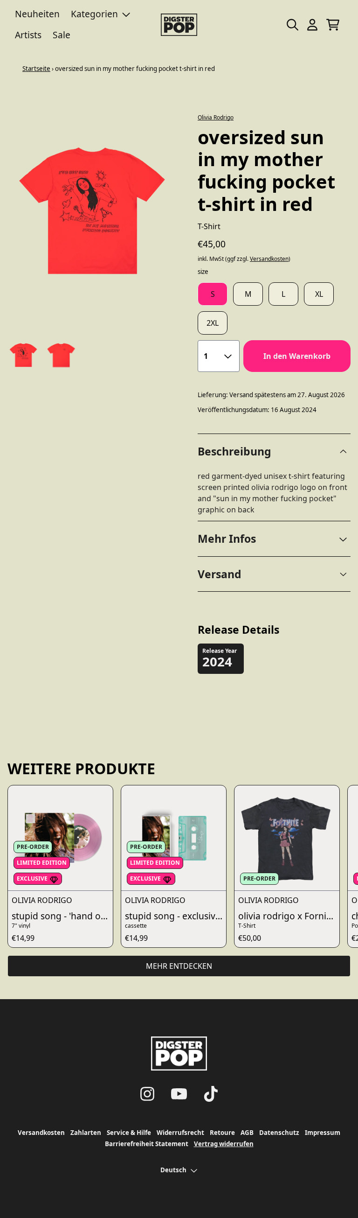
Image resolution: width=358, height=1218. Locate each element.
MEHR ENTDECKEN (179, 966)
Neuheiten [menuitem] (37, 13)
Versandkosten (269, 259)
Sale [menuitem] (61, 34)
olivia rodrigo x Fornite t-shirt (288, 916)
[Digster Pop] (179, 24)
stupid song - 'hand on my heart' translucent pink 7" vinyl (62, 916)
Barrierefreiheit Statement (146, 1144)
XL (319, 294)
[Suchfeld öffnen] (291, 24)
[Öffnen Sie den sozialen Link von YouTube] (179, 1094)
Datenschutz (279, 1132)
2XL (213, 323)
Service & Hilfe (129, 1132)
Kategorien (94, 13)
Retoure (222, 1132)
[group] (23, 355)
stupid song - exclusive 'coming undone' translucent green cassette (175, 916)
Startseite (36, 68)
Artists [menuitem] (28, 34)
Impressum (322, 1132)
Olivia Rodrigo (216, 117)
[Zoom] (93, 211)
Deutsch (173, 1170)
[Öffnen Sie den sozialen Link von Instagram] (147, 1094)
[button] (274, 539)
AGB (247, 1132)
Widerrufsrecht (180, 1132)
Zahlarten (85, 1132)
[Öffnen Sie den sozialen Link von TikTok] (210, 1094)
